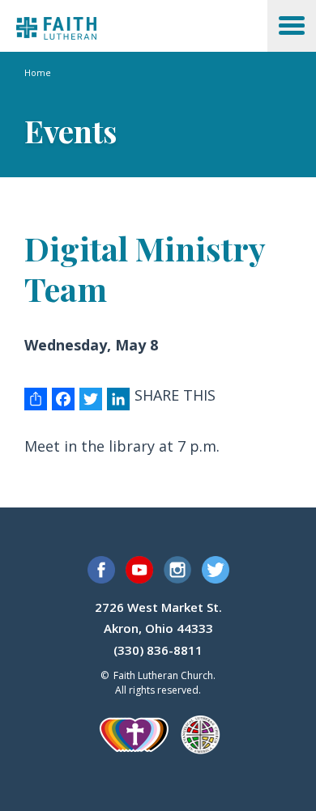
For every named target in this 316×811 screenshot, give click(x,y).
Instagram (177, 570)
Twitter (215, 570)
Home (37, 72)
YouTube (139, 570)
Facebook (101, 570)
